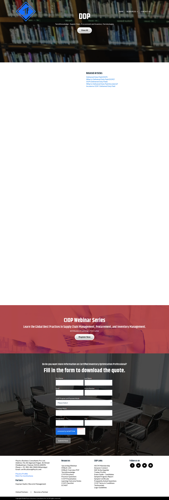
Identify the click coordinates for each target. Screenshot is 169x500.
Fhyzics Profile (22, 474)
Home (121, 11)
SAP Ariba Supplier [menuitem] (101, 470)
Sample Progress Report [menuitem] (103, 476)
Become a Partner (41, 492)
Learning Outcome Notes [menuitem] (71, 481)
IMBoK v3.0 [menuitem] (66, 468)
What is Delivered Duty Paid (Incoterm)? (102, 84)
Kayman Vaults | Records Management (31, 484)
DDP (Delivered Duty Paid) (96, 81)
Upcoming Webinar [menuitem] (69, 465)
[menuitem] (122, 11)
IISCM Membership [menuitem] (102, 465)
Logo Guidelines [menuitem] (100, 487)
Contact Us (146, 11)
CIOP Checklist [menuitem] (67, 483)
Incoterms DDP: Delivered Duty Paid (100, 86)
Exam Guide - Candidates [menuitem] (104, 474)
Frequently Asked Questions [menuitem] (105, 481)
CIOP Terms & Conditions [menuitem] (104, 483)
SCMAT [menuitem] (64, 485)
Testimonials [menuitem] (99, 485)
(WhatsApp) (42, 467)
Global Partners (22, 492)
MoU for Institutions (24, 476)
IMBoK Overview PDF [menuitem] (70, 470)
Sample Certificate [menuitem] (101, 479)
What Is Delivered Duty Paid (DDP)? (100, 79)
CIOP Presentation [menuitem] (68, 479)
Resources (131, 11)
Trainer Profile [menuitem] (100, 472)
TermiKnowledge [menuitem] (68, 472)
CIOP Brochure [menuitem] (67, 474)
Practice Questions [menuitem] (68, 476)
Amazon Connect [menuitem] (101, 468)
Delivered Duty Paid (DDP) (96, 77)
